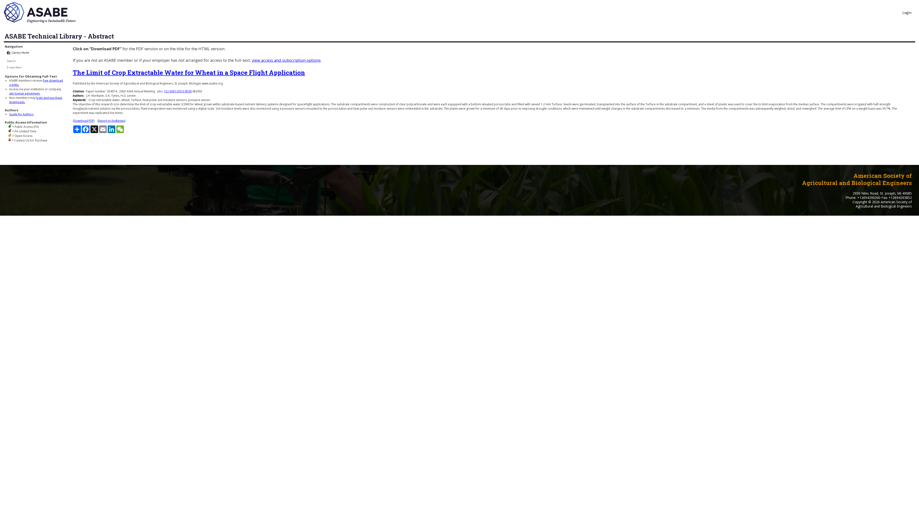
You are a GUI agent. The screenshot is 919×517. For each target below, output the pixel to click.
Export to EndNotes (111, 121)
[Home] (8, 53)
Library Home (20, 53)
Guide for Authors (21, 114)
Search (11, 61)
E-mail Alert (14, 68)
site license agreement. (24, 93)
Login (907, 13)
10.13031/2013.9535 (177, 91)
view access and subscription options (286, 60)
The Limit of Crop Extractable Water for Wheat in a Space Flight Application (189, 72)
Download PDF (84, 121)
